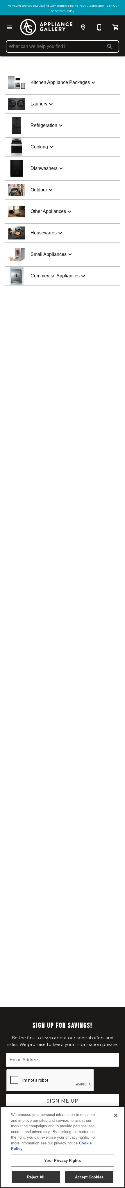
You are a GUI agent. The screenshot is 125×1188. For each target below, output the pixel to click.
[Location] (83, 27)
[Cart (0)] (116, 27)
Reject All (35, 1177)
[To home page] (46, 27)
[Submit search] (109, 46)
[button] (9, 27)
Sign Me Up (62, 1101)
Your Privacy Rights (62, 1160)
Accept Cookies (89, 1177)
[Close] (115, 1115)
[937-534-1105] (99, 27)
